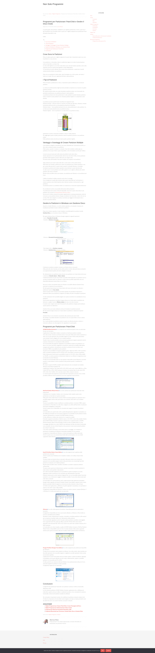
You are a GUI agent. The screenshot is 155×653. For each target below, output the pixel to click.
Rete (93, 20)
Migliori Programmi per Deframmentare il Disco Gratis (58, 607)
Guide (91, 17)
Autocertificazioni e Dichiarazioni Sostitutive (102, 36)
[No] (153, 650)
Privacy (44, 643)
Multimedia (95, 25)
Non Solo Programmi (53, 4)
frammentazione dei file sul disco (62, 192)
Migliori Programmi (52, 614)
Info (44, 640)
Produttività (95, 27)
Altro (91, 15)
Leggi (108, 650)
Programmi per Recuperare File (99, 41)
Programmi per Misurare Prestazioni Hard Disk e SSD (58, 609)
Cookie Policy (46, 637)
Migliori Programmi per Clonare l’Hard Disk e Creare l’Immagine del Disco (63, 606)
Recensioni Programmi (95, 39)
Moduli (91, 34)
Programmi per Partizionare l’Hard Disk (54, 48)
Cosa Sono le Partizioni (50, 41)
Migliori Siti (92, 32)
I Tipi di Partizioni (49, 43)
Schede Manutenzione (97, 37)
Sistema (58, 614)
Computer (95, 19)
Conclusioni (48, 50)
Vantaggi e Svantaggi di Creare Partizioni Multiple (56, 45)
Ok (102, 650)
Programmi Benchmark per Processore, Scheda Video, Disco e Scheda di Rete (64, 611)
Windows (95, 22)
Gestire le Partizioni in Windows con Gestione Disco (57, 47)
